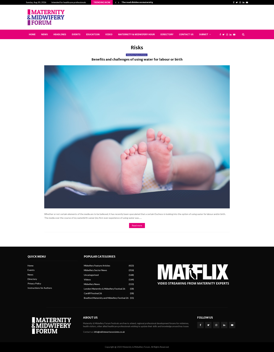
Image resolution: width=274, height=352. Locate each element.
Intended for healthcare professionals (68, 2)
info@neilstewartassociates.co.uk (109, 332)
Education (93, 34)
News (44, 34)
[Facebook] (221, 34)
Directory (166, 34)
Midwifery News (92, 284)
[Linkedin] (231, 34)
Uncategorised (91, 275)
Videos (87, 279)
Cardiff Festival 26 (93, 293)
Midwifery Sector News (95, 270)
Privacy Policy (34, 283)
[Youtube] (235, 34)
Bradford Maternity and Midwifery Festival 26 (106, 298)
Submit (203, 34)
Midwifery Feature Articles (137, 55)
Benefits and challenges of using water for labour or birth (137, 59)
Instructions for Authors (40, 288)
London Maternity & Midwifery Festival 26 (104, 288)
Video (108, 34)
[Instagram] (228, 34)
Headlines (59, 34)
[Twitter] (224, 34)
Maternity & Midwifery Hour (136, 34)
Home (32, 34)
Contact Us (186, 34)
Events (76, 34)
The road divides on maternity (137, 2)
